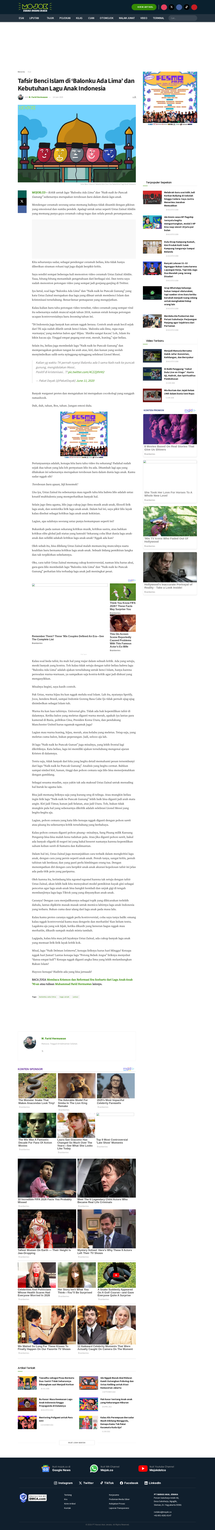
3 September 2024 (108, 1392)
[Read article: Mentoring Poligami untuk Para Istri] (27, 1422)
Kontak (67, 1508)
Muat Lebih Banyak (76, 1443)
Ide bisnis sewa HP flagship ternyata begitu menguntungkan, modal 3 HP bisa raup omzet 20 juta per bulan (179, 224)
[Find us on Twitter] (172, 7)
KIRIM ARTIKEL (145, 7)
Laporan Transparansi (119, 1508)
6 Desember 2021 (46, 1425)
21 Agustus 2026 (172, 256)
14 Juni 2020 (58, 97)
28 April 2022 (107, 1407)
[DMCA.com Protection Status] (37, 1497)
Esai (21, 18)
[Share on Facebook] (22, 209)
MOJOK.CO (38, 192)
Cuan (91, 18)
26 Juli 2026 (44, 1389)
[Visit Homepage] (35, 7)
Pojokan (65, 18)
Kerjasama (114, 1494)
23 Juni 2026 (170, 383)
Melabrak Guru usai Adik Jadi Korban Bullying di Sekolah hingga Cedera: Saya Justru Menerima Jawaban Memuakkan (179, 199)
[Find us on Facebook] (179, 7)
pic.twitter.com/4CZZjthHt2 (86, 372)
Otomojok (106, 18)
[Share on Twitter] (22, 201)
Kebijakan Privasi (117, 1503)
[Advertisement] (107, 46)
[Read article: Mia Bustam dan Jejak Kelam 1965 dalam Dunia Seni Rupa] (152, 395)
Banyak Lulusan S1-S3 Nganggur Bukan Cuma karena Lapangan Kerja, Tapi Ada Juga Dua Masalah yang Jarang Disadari (180, 270)
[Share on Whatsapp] (22, 194)
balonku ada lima (47, 997)
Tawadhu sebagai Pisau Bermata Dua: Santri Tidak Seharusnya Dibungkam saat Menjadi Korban (56, 1381)
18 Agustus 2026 (172, 210)
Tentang (68, 1494)
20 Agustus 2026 (172, 234)
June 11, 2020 (85, 380)
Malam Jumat (127, 18)
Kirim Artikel (70, 1503)
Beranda (21, 72)
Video (143, 18)
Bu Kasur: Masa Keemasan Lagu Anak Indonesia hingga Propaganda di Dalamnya (55, 1402)
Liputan (34, 18)
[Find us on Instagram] (164, 7)
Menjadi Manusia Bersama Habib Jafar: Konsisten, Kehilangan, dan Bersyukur (178, 354)
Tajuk (50, 18)
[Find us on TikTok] (187, 7)
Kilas (79, 18)
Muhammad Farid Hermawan (73, 984)
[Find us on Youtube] (194, 7)
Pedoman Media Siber (119, 1499)
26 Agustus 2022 (46, 1410)
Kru (65, 1499)
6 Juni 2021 (106, 1431)
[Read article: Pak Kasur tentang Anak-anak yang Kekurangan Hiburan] (88, 1404)
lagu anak (64, 997)
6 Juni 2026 (170, 398)
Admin (70, 991)
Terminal (158, 18)
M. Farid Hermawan (38, 97)
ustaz (75, 997)
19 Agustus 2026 (172, 280)
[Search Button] (194, 18)
